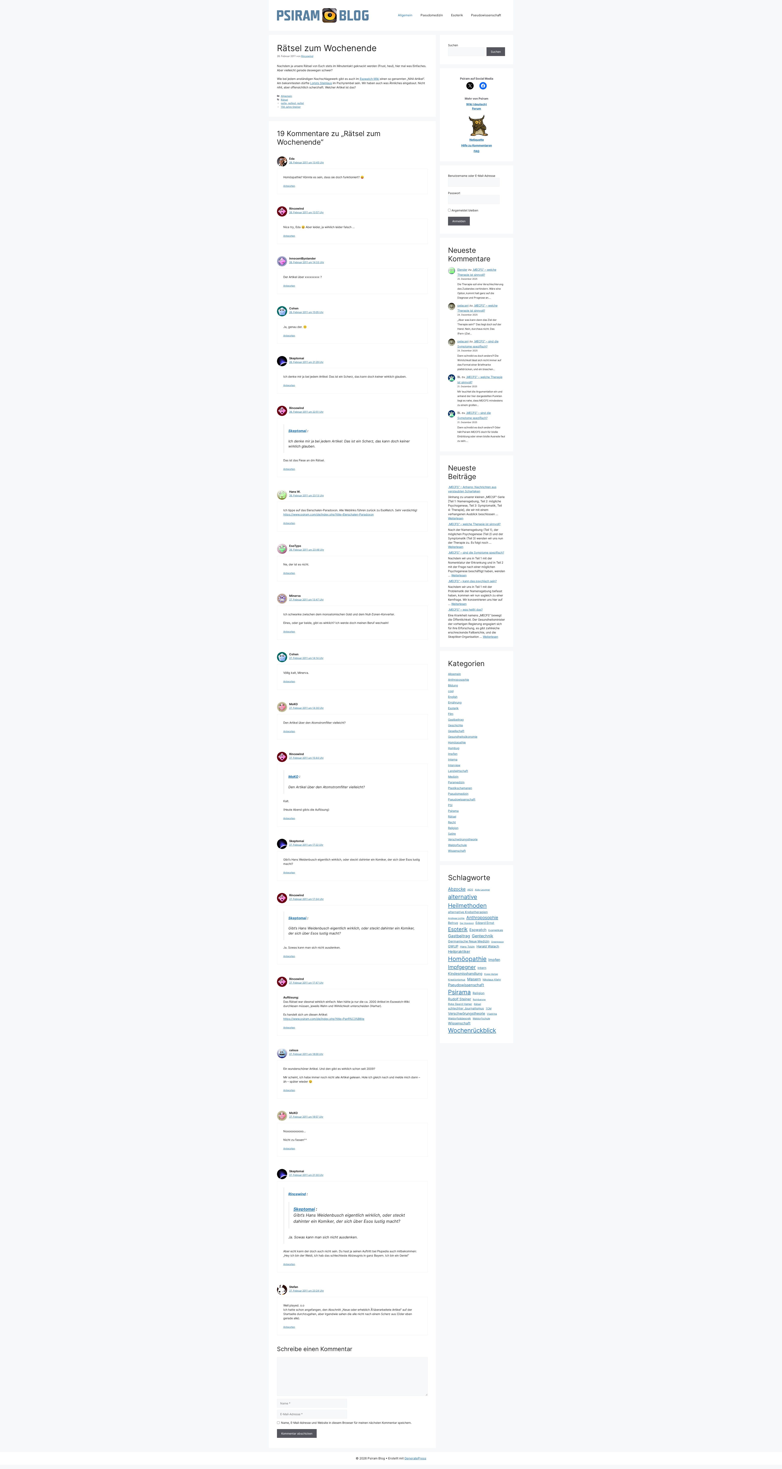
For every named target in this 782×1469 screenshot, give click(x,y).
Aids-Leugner (482, 889)
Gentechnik (482, 936)
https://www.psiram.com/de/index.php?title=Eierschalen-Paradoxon (328, 514)
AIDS (470, 889)
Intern (482, 968)
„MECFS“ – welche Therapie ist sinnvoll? (474, 524)
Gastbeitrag (456, 719)
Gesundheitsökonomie (462, 736)
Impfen (452, 753)
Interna (452, 759)
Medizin (453, 776)
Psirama (453, 811)
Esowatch (478, 930)
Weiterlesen (455, 518)
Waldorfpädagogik (459, 1018)
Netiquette (476, 139)
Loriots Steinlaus (321, 83)
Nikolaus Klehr (492, 979)
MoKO (293, 777)
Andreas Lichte (456, 918)
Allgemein (405, 15)
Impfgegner (462, 967)
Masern (474, 979)
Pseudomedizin (432, 15)
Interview (454, 765)
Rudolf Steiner (459, 999)
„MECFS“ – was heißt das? (465, 609)
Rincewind (297, 1194)
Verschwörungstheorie (463, 839)
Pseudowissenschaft (486, 15)
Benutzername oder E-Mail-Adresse (471, 175)
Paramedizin (456, 782)
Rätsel (284, 99)
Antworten (289, 185)
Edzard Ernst (485, 923)
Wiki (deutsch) (476, 104)
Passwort (454, 193)
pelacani (463, 305)
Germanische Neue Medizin (468, 941)
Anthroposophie (458, 679)
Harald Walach (488, 946)
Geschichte (455, 725)
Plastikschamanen (460, 788)
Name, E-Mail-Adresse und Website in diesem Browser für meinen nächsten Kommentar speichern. (346, 1422)
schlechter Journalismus (466, 1008)
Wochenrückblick (472, 1030)
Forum (476, 108)
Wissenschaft (457, 850)
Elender (462, 269)
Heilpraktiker (459, 951)
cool (451, 691)
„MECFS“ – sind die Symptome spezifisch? (476, 552)
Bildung (453, 685)
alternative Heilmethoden (467, 901)
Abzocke (457, 889)
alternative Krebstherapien (468, 912)
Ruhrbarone (479, 999)
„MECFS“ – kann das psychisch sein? (472, 581)
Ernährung (455, 702)
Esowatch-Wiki (369, 78)
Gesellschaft (456, 731)
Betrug (453, 923)
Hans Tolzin (467, 946)
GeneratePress (415, 1458)
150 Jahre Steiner (291, 106)
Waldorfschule (457, 845)
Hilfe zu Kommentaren (476, 145)
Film (450, 714)
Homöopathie (457, 742)
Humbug (453, 748)
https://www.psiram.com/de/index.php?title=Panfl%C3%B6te (323, 1018)
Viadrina (492, 1013)
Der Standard (467, 923)
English (452, 696)
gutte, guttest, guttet (292, 103)
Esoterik (457, 15)
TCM (488, 1008)
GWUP (453, 946)
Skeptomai (297, 431)
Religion (453, 828)
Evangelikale (495, 930)
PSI (450, 805)
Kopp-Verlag (491, 974)
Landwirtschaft (458, 771)
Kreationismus (456, 979)
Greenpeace (497, 941)
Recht (452, 822)
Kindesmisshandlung (465, 973)
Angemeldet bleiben (464, 210)
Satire (452, 833)
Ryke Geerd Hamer (460, 1004)
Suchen (453, 45)
